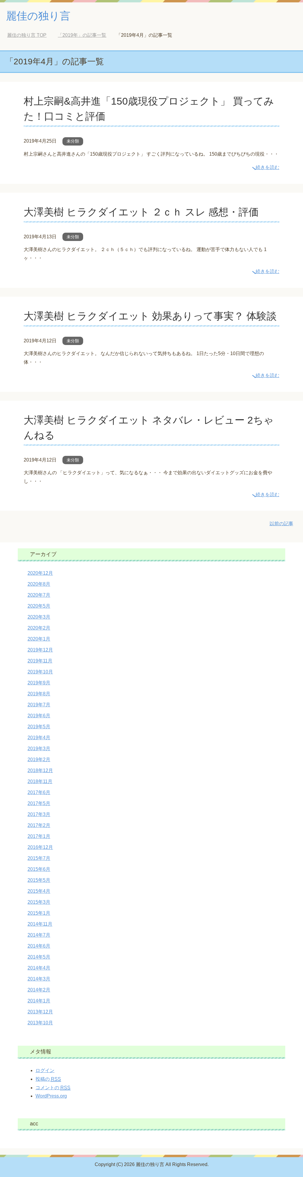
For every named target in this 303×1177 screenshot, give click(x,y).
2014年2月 (39, 989)
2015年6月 (39, 869)
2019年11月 (40, 660)
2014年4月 (39, 967)
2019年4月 (39, 737)
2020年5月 (39, 606)
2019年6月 (39, 715)
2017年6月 (39, 792)
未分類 (73, 141)
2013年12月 (40, 1011)
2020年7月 (39, 595)
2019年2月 (39, 759)
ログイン (45, 1070)
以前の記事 (281, 523)
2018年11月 (40, 781)
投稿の (48, 1079)
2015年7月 (39, 858)
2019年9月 (39, 682)
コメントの (53, 1087)
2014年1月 (39, 1000)
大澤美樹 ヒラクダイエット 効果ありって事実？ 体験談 (150, 316)
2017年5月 (39, 803)
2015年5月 (39, 880)
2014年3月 (39, 978)
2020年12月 (40, 573)
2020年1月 (39, 638)
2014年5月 (39, 956)
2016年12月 (40, 847)
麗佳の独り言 (38, 16)
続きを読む (267, 167)
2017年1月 (39, 836)
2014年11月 (40, 924)
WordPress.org (51, 1095)
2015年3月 (39, 902)
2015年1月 (39, 913)
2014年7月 (39, 935)
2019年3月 (39, 748)
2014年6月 (39, 945)
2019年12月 (40, 649)
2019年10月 (40, 671)
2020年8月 (39, 584)
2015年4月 (39, 891)
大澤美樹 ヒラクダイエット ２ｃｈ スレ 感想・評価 (141, 212)
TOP (31, 35)
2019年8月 (39, 693)
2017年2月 (39, 825)
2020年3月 (39, 616)
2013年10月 (40, 1022)
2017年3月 (39, 814)
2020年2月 (39, 627)
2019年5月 (39, 726)
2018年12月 (40, 770)
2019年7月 (39, 704)
